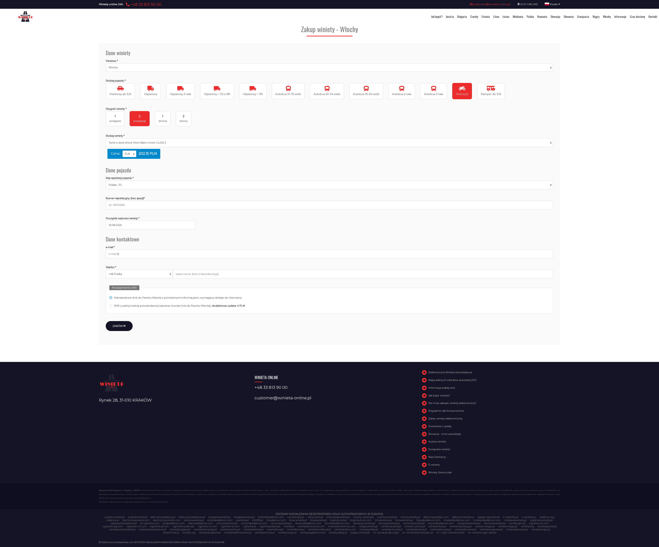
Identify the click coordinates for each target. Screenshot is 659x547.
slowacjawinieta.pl (389, 523)
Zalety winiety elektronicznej (445, 418)
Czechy (474, 16)
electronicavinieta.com (136, 520)
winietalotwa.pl (296, 529)
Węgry (596, 16)
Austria (450, 16)
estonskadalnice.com (220, 520)
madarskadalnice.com (457, 520)
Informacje (620, 16)
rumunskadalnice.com (254, 523)
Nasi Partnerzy (437, 457)
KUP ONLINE (529, 4)
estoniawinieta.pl (194, 520)
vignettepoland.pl (269, 526)
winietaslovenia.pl (416, 529)
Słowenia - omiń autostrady (444, 434)
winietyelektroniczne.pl (237, 532)
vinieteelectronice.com (342, 526)
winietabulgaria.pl (180, 529)
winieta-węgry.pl (507, 526)
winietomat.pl (171, 532)
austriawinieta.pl (137, 517)
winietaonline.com (345, 529)
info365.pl (257, 520)
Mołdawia (518, 16)
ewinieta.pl (242, 520)
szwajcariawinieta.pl (469, 523)
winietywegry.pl (287, 532)
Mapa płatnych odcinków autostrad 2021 (452, 380)
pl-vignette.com (149, 523)
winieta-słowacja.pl (460, 526)
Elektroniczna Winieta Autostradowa (450, 372)
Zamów (118, 325)
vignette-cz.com (136, 526)
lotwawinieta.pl (404, 520)
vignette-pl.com (159, 526)
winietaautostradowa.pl (152, 529)
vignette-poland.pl (183, 526)
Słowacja (555, 16)
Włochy (607, 16)
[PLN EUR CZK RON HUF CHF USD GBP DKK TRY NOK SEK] (129, 154)
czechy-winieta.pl (363, 517)
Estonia (486, 16)
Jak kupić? (436, 16)
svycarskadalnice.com (441, 523)
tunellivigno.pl (517, 523)
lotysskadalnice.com (428, 520)
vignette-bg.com (113, 526)
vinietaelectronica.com (311, 526)
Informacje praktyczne (441, 387)
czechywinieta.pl (387, 517)
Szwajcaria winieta (439, 449)
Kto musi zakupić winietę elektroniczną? (452, 403)
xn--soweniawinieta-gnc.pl (417, 532)
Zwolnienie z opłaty (440, 426)
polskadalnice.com (174, 523)
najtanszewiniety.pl (541, 520)
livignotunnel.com (361, 520)
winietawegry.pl (540, 529)
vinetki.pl (289, 526)
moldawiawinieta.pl (515, 520)
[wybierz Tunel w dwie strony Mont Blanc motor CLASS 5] (329, 142)
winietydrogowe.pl (210, 532)
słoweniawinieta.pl (495, 523)
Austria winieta (437, 441)
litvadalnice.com (276, 520)
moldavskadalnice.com (487, 520)
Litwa (496, 16)
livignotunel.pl (338, 520)
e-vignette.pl (510, 517)
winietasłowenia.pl (517, 529)
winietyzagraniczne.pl (312, 532)
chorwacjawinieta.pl (338, 517)
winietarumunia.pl (392, 529)
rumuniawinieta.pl (227, 523)
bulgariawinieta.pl (244, 517)
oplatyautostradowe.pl (124, 523)
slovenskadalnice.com (308, 523)
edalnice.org (547, 517)
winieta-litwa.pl (437, 526)
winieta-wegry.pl (485, 526)
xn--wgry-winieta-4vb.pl (450, 532)
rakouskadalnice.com (200, 523)
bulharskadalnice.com (271, 517)
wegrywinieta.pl (368, 526)
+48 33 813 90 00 (145, 4)
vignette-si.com (230, 526)
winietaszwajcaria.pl (491, 529)
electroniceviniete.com (167, 520)
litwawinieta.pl (318, 520)
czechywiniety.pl (410, 517)
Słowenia (569, 16)
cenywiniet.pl (315, 517)
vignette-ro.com (207, 526)
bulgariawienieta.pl (220, 517)
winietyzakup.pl (338, 532)
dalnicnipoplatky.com (436, 517)
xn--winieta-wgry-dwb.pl (482, 532)
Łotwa (506, 16)
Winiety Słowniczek (440, 472)
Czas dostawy (637, 16)
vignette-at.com (538, 523)
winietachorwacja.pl (205, 529)
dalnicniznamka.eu (463, 517)
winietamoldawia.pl (319, 529)
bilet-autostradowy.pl (163, 517)
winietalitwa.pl (275, 529)
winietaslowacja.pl (440, 529)
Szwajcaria (583, 16)
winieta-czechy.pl (414, 526)
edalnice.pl (113, 520)
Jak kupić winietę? (439, 395)
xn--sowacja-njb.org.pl (386, 532)
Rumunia (542, 16)
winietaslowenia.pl (465, 529)
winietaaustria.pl (547, 526)
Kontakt (653, 16)
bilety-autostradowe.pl (192, 517)
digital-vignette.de (489, 517)
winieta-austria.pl (391, 526)
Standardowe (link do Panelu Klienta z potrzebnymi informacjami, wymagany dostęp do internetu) (178, 297)
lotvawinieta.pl (383, 520)
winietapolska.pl (368, 529)
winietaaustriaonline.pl (122, 529)
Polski (553, 4)
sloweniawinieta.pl (414, 523)
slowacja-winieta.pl (364, 523)
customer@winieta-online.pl (491, 4)
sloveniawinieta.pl (281, 523)
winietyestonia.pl (265, 532)
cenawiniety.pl (295, 517)
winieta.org (527, 526)
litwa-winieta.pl (298, 520)
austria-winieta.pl (115, 517)
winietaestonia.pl (253, 529)
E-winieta (434, 464)
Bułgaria (462, 16)
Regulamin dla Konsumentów (446, 410)
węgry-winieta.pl (360, 532)
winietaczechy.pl (230, 529)
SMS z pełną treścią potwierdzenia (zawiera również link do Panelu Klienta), (179, 305)
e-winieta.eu (529, 517)
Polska (530, 16)
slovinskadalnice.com (337, 523)
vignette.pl (249, 526)
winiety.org (188, 532)
